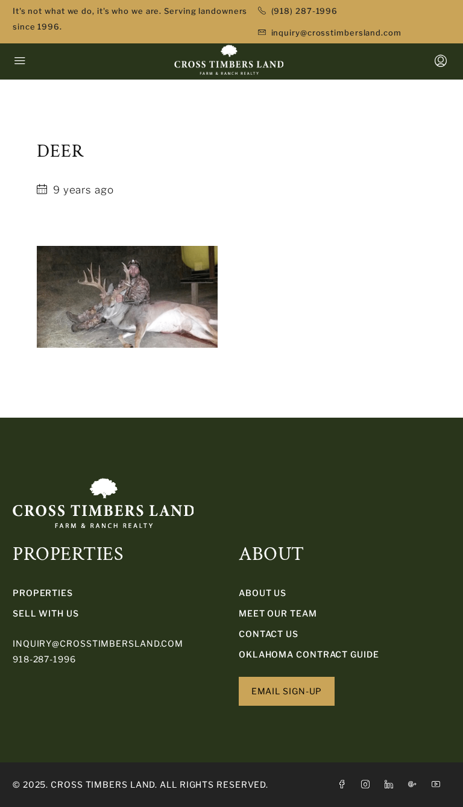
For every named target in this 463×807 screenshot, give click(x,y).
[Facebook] (344, 784)
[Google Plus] (415, 784)
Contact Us (268, 634)
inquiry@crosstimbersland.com (98, 643)
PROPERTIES (43, 593)
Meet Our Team (278, 613)
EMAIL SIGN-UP (287, 691)
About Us (262, 593)
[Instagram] (368, 784)
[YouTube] (439, 784)
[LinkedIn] (391, 784)
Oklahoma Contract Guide (309, 654)
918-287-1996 (44, 659)
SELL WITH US (46, 613)
